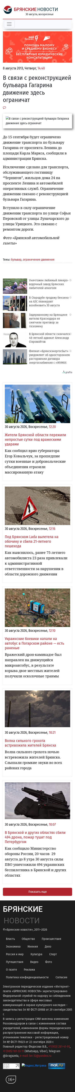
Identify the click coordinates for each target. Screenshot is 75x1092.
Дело (48, 946)
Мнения (33, 946)
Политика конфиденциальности (27, 977)
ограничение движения (38, 259)
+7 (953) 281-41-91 (59, 1046)
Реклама (29, 969)
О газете (11, 969)
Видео (34, 962)
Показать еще (37, 892)
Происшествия (51, 939)
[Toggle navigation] (9, 24)
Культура (36, 954)
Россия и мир (15, 954)
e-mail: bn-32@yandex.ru (35, 1056)
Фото (48, 962)
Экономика (13, 946)
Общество (28, 939)
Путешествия (14, 962)
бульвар (16, 259)
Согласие (61, 977)
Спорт (53, 954)
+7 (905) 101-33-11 (13, 1051)
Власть (10, 939)
